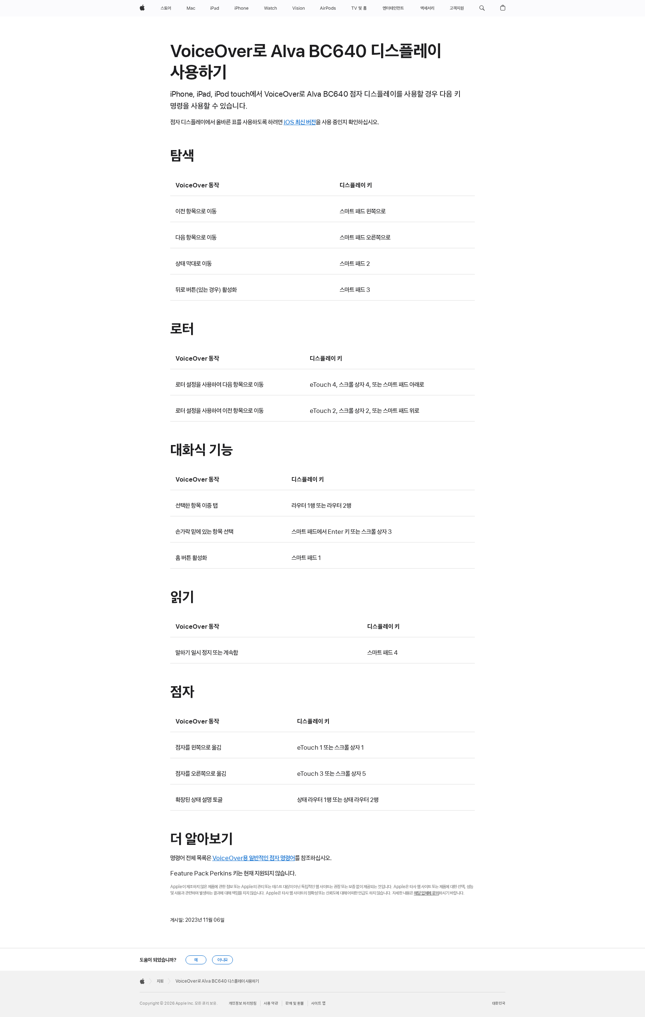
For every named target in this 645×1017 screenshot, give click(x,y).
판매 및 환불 (295, 1003)
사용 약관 (271, 1003)
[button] (482, 8)
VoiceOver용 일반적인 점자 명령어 (253, 858)
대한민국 (498, 1003)
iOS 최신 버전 (300, 122)
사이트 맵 (318, 1003)
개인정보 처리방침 (242, 1003)
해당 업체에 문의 (426, 893)
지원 (160, 981)
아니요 (223, 959)
